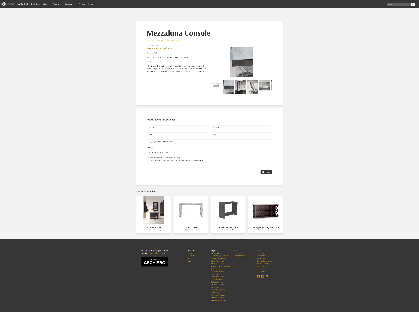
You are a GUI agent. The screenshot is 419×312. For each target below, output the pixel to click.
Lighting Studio (239, 256)
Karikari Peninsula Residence (221, 266)
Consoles (159, 40)
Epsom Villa (215, 292)
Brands (190, 258)
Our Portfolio (261, 256)
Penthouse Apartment (219, 295)
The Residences (216, 279)
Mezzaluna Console (173, 40)
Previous (208, 61)
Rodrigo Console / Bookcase (265, 227)
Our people (261, 266)
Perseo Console (191, 227)
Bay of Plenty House (218, 263)
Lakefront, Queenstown (219, 256)
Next (275, 61)
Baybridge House (217, 282)
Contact (90, 4)
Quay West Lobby (217, 269)
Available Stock (239, 253)
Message (150, 148)
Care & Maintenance (264, 261)
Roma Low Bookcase (228, 227)
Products (150, 40)
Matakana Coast (217, 277)
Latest (259, 269)
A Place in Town (216, 253)
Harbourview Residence (219, 258)
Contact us (261, 271)
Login (163, 253)
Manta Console (153, 227)
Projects (82, 4)
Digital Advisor (155, 253)
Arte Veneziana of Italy (160, 48)
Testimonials (261, 258)
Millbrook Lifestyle (217, 298)
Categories (192, 253)
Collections (192, 256)
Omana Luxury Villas (218, 290)
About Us (260, 253)
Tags (189, 261)
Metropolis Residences (219, 300)
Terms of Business (263, 263)
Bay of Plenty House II (219, 261)
